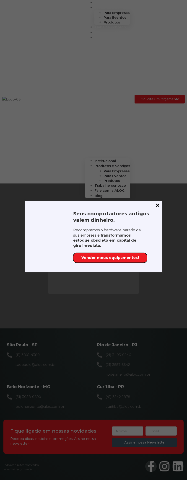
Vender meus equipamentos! (110, 257)
